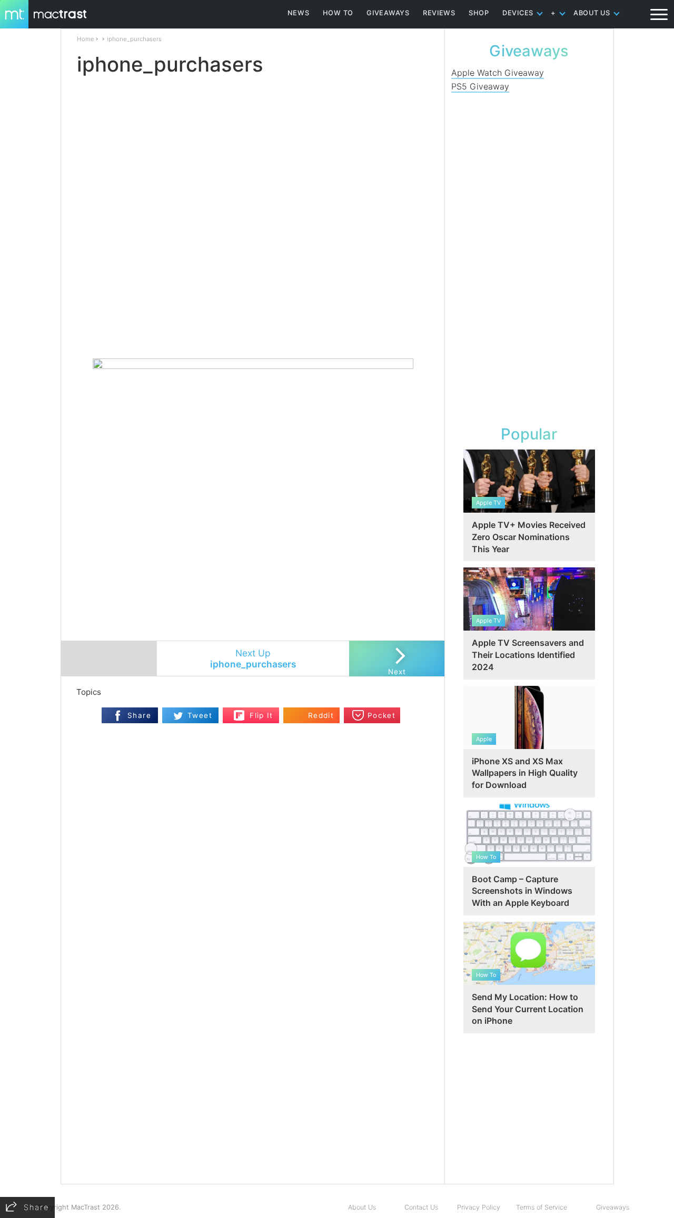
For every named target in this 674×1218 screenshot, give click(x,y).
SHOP (479, 13)
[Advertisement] (253, 327)
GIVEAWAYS (388, 13)
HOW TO (338, 13)
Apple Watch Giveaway (497, 72)
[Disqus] (252, 1007)
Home (85, 39)
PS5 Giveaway (480, 86)
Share (139, 715)
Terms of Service (541, 1207)
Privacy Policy (478, 1207)
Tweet (199, 715)
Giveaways (612, 1207)
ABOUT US (591, 13)
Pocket (381, 715)
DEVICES (517, 13)
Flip (239, 711)
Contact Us (421, 1207)
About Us (362, 1207)
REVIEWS (439, 13)
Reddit (321, 715)
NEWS (299, 13)
